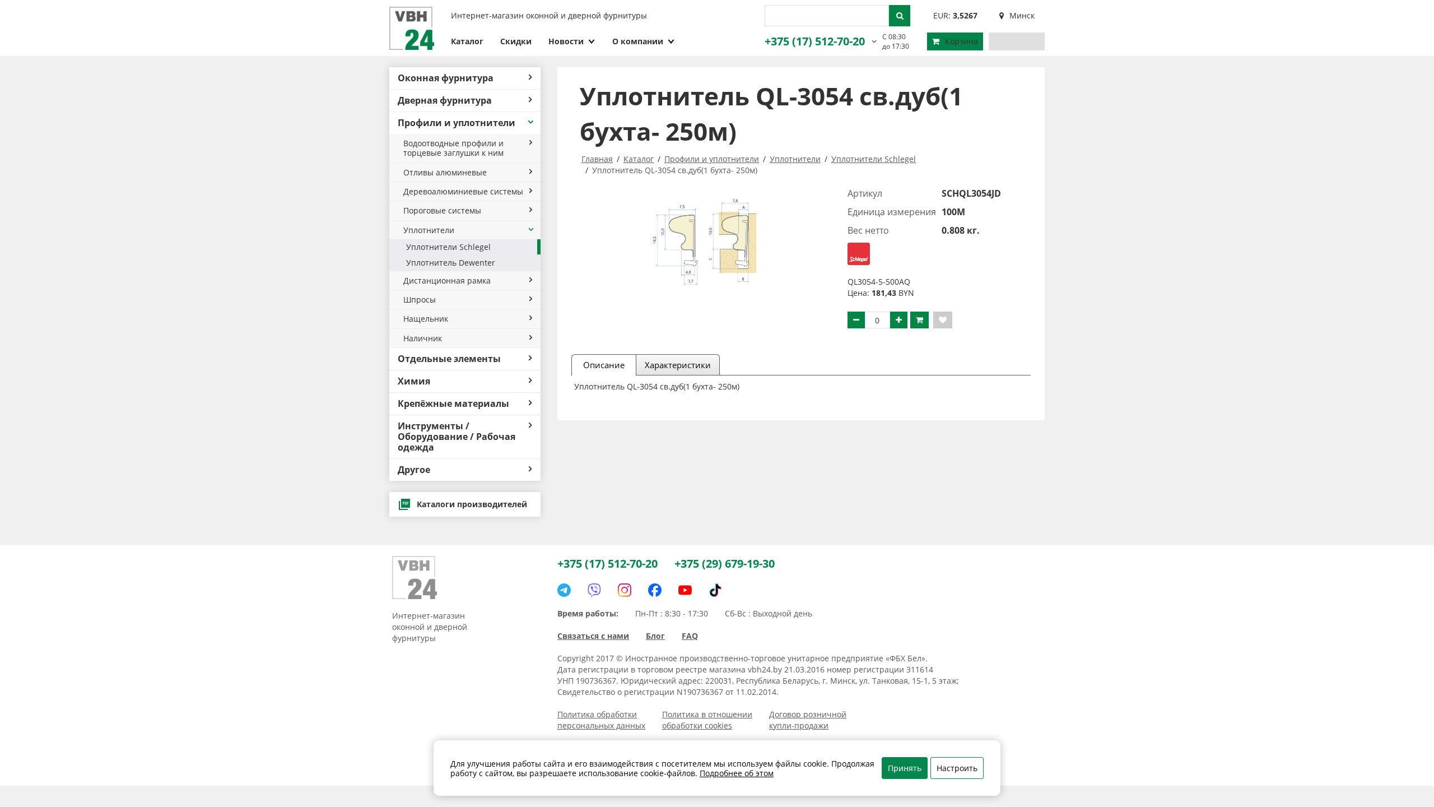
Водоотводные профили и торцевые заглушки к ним (453, 148)
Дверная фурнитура (445, 100)
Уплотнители (428, 230)
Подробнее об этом (737, 773)
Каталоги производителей (472, 504)
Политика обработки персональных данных (601, 720)
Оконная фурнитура (445, 78)
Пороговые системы (442, 210)
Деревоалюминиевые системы (463, 191)
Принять (904, 768)
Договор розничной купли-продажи (807, 720)
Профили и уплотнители (456, 123)
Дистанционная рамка (447, 280)
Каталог (467, 41)
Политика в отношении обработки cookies (707, 720)
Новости (566, 41)
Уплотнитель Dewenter (450, 262)
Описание (604, 364)
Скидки (516, 41)
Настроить (957, 768)
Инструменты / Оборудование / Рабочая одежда (456, 436)
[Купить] (919, 320)
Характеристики (678, 364)
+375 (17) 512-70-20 (815, 41)
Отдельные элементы (449, 359)
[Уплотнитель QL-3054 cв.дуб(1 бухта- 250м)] (707, 240)
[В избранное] (942, 320)
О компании (637, 41)
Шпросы (419, 299)
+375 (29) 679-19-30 (724, 563)
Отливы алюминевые (445, 172)
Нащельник (425, 318)
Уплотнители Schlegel (448, 247)
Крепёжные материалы (453, 403)
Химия (414, 381)
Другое (414, 469)
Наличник (422, 338)
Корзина (961, 41)
